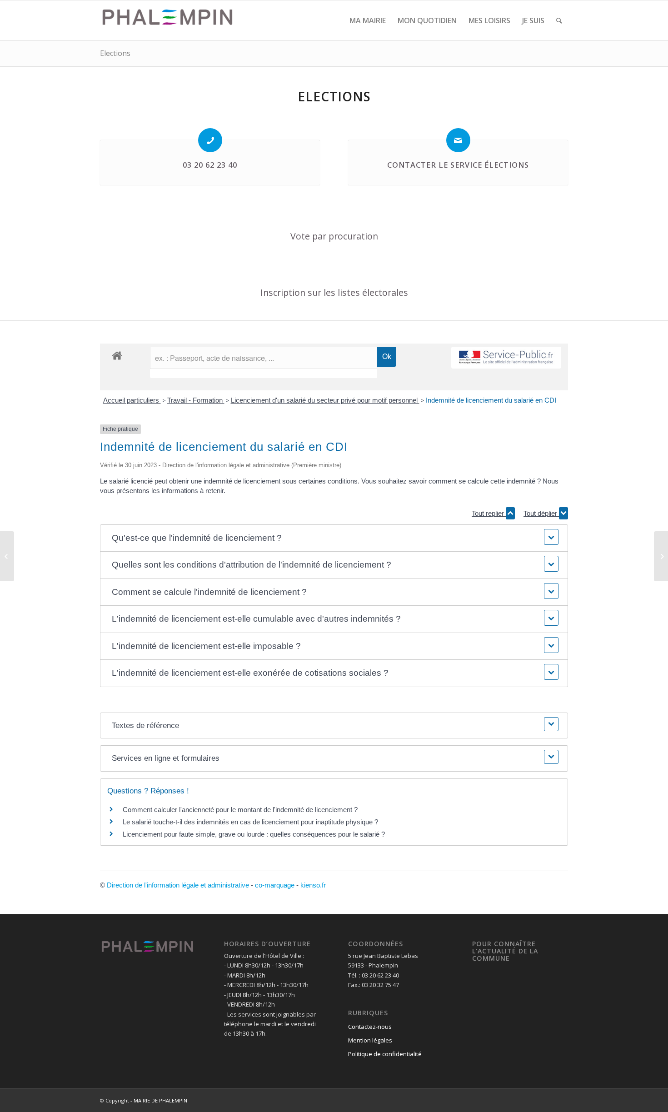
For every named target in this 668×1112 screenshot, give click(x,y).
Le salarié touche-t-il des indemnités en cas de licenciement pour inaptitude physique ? (250, 822)
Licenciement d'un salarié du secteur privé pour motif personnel (325, 400)
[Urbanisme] (7, 556)
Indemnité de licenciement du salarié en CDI (491, 400)
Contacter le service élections (458, 165)
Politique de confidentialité (385, 1054)
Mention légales (370, 1040)
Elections (115, 53)
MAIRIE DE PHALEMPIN (160, 1100)
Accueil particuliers (132, 400)
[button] (334, 538)
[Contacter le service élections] (458, 140)
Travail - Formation (195, 400)
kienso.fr (313, 885)
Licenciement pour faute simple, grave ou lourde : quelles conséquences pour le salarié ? (254, 834)
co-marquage (274, 885)
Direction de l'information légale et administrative (178, 885)
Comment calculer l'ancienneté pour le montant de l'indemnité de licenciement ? (240, 809)
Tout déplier (541, 513)
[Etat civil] (661, 556)
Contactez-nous (370, 1026)
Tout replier (489, 513)
